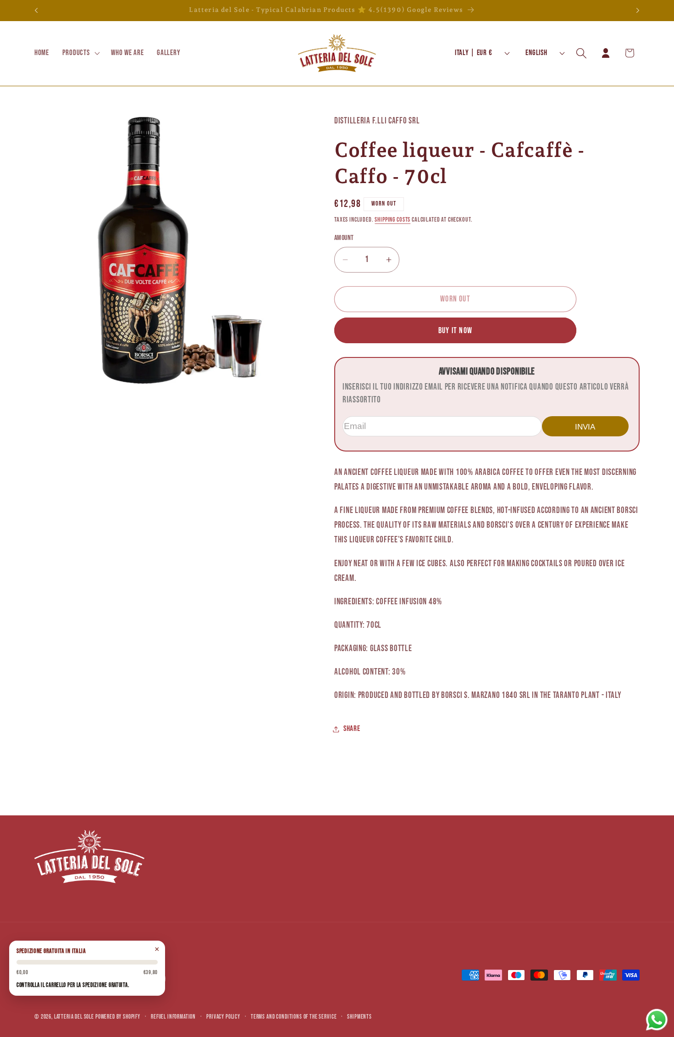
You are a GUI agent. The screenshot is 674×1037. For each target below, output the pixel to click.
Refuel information (173, 1016)
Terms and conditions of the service (294, 1016)
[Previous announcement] (36, 10)
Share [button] (351, 728)
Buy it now (455, 330)
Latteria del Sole (74, 1016)
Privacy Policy (223, 1016)
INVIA (585, 426)
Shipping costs (392, 219)
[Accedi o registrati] (605, 53)
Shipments (359, 1016)
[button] (80, 53)
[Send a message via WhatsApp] (656, 1019)
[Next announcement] (638, 10)
